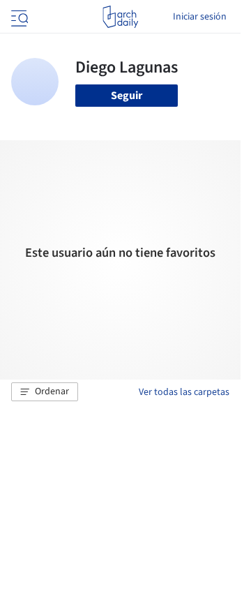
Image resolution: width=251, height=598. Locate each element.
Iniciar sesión (200, 17)
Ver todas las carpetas (184, 392)
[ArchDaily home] (120, 17)
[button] (44, 392)
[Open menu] (18, 17)
